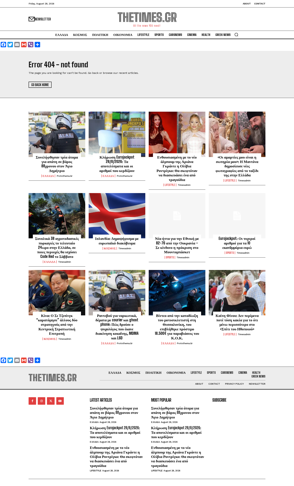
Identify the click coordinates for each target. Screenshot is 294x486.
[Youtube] (60, 401)
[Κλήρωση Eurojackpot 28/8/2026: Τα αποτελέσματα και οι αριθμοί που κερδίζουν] (117, 134)
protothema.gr (64, 176)
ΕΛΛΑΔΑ (48, 176)
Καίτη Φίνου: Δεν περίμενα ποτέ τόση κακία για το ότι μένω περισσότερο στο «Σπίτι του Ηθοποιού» (237, 322)
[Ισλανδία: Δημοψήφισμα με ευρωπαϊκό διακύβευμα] (117, 215)
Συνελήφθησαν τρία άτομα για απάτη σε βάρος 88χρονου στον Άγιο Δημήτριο (57, 164)
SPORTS (170, 257)
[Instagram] (41, 401)
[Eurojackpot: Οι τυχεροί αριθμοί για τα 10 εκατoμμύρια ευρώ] (237, 215)
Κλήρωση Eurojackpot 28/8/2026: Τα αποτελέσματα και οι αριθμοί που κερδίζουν (117, 164)
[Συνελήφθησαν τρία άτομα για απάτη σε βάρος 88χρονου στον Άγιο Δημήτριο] (57, 134)
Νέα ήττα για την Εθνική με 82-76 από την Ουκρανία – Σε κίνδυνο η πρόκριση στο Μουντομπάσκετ (177, 245)
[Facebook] (32, 401)
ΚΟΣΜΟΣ (110, 248)
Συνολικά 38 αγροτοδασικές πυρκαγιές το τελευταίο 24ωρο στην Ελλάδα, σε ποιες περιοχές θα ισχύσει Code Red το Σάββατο (57, 247)
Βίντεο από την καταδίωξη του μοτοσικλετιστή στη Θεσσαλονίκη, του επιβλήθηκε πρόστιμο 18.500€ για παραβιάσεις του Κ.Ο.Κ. (177, 326)
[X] (50, 401)
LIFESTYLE (170, 185)
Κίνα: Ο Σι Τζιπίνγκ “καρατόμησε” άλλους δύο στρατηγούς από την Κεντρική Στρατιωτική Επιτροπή (56, 324)
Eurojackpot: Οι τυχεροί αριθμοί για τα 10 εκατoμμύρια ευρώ (237, 243)
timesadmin (184, 185)
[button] (236, 34)
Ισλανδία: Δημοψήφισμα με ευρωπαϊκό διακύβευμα (117, 240)
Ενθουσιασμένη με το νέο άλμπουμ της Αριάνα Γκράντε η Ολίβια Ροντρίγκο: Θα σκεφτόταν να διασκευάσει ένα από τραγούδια (177, 168)
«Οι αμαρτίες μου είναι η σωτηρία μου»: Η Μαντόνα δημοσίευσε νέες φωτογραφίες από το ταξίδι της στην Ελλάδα (237, 166)
